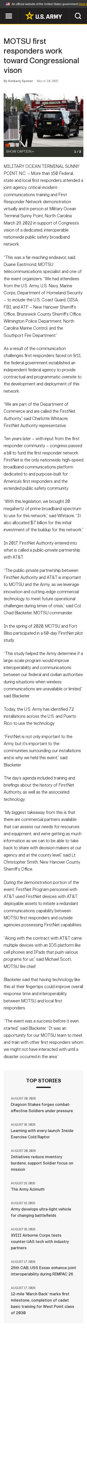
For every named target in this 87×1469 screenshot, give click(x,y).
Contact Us (40, 1441)
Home (17, 1441)
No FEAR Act (20, 1454)
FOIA (76, 1448)
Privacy (66, 1441)
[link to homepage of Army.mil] (43, 15)
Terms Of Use (18, 1448)
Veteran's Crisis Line (58, 1454)
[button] (2, 10)
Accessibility (51, 1448)
